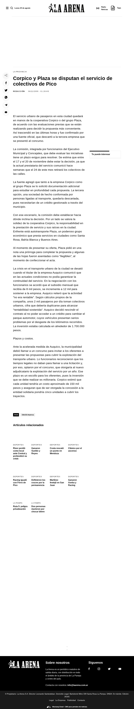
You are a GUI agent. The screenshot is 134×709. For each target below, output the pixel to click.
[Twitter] (109, 669)
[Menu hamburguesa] (7, 8)
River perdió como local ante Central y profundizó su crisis (20, 453)
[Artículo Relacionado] (20, 436)
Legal (51, 700)
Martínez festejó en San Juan (57, 482)
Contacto (81, 700)
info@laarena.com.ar (77, 685)
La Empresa (60, 700)
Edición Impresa (28, 415)
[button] (6, 83)
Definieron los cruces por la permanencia (38, 482)
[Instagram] (99, 669)
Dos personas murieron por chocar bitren (38, 509)
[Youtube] (120, 669)
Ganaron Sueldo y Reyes (35, 451)
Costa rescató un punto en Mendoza (57, 451)
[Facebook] (89, 669)
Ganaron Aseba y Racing (72, 482)
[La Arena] (66, 8)
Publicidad (71, 700)
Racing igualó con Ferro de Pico (20, 482)
